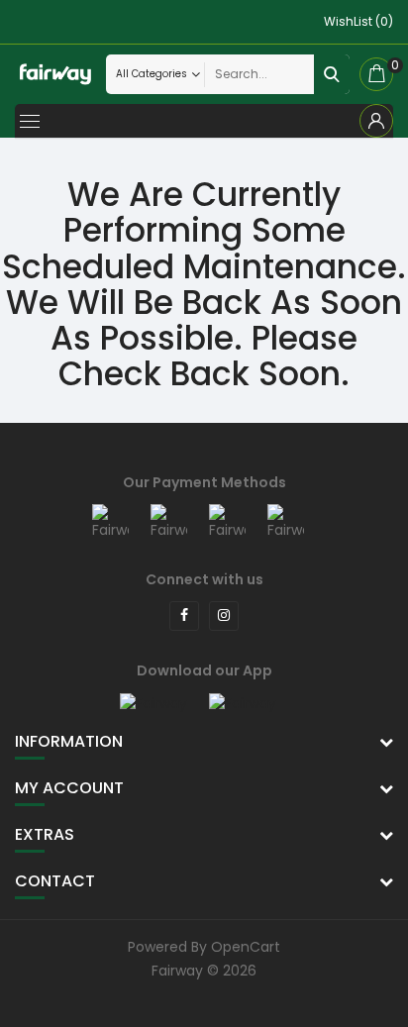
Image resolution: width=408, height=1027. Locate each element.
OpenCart (245, 947)
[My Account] (376, 121)
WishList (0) (358, 21)
